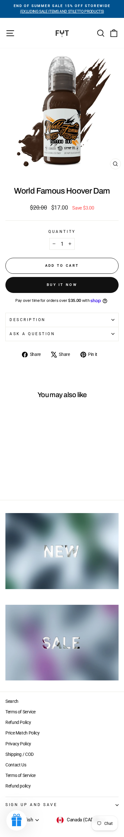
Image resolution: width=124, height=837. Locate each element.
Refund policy (18, 785)
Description (28, 320)
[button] (16, 820)
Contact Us (15, 764)
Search (11, 701)
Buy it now (62, 285)
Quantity (61, 231)
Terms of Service (20, 711)
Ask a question (32, 334)
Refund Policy (18, 722)
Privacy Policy (18, 743)
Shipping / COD (19, 754)
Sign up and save (31, 804)
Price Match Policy (22, 732)
